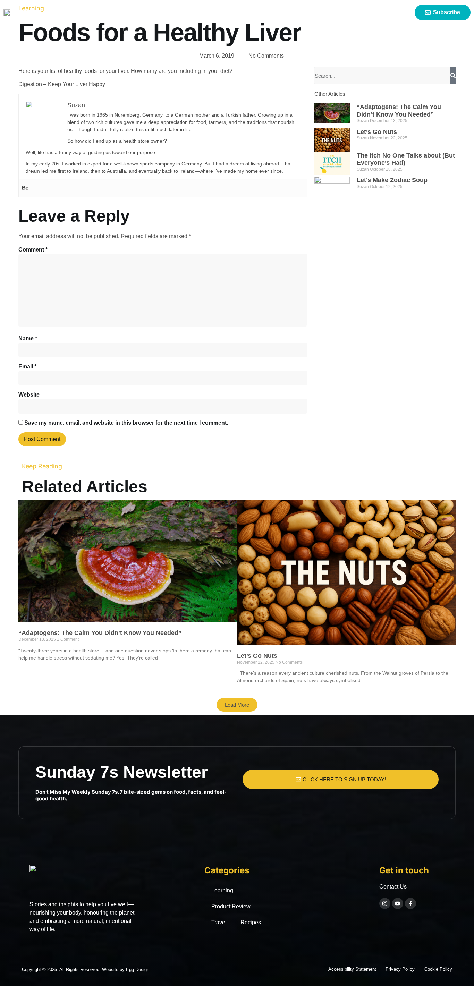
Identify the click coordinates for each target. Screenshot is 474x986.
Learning (222, 890)
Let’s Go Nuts (377, 131)
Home (200, 12)
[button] (237, 705)
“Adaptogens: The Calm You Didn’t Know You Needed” (399, 110)
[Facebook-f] (410, 903)
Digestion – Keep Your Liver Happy (61, 84)
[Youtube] (397, 903)
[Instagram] (384, 903)
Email (27, 366)
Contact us (339, 12)
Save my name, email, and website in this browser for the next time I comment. (126, 423)
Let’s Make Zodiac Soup (392, 180)
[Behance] (25, 188)
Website (29, 395)
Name (27, 338)
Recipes (250, 922)
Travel (219, 922)
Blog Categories (279, 12)
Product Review (231, 906)
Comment (33, 250)
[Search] (453, 75)
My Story (233, 12)
